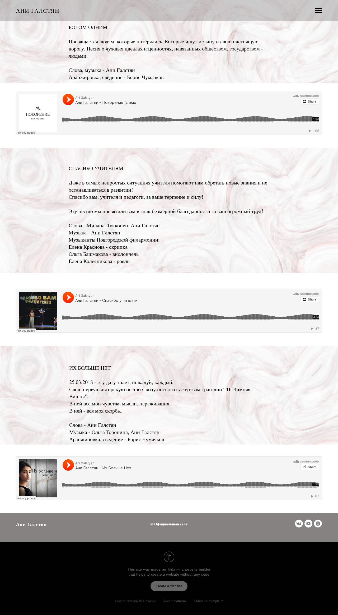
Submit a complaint (208, 601)
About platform (174, 601)
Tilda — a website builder (188, 569)
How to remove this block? (135, 601)
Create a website (169, 586)
